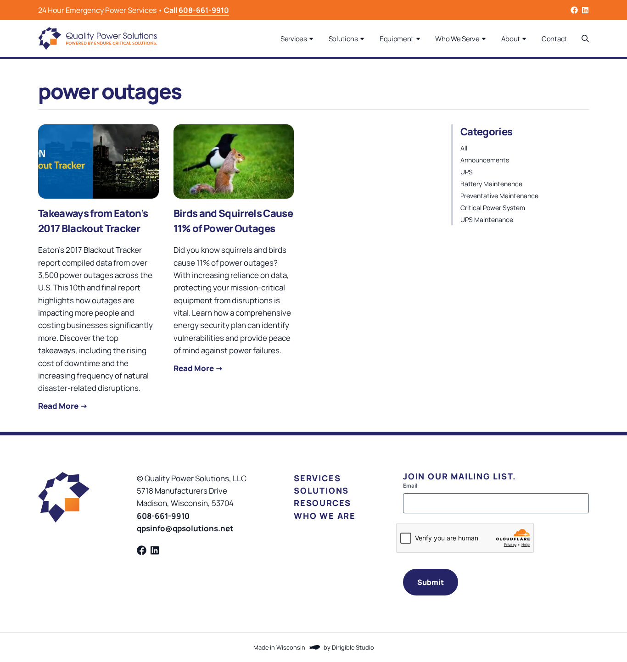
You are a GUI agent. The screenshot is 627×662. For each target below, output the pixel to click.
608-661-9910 (204, 10)
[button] (585, 38)
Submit (430, 582)
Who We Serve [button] (457, 39)
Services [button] (293, 39)
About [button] (511, 39)
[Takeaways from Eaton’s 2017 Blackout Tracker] (98, 161)
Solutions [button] (343, 39)
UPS (466, 171)
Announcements (484, 160)
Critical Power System (492, 207)
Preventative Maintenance (499, 195)
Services (317, 478)
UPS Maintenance (486, 219)
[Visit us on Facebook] (574, 10)
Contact (554, 39)
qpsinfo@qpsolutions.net (185, 528)
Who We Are (325, 515)
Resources (322, 502)
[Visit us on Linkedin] (585, 10)
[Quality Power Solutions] (97, 38)
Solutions (321, 490)
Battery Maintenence (491, 183)
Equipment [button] (397, 39)
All (463, 148)
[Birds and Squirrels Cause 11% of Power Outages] (234, 161)
